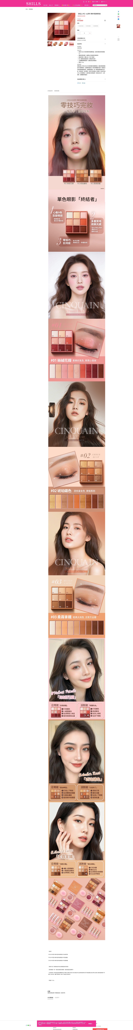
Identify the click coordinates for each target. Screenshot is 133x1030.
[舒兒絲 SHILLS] (33, 3)
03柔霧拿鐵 (95, 26)
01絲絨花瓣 (80, 26)
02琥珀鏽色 (88, 26)
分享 (80, 83)
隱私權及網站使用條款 (57, 1029)
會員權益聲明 (75, 1029)
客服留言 (74, 1027)
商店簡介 (54, 1027)
